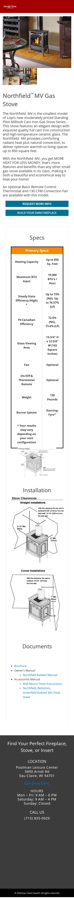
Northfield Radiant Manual (40, 675)
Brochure (20, 666)
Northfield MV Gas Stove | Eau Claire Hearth (13, 6)
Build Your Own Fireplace (37, 213)
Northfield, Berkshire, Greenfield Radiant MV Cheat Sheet (41, 692)
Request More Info (37, 204)
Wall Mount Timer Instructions (42, 684)
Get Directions (37, 783)
